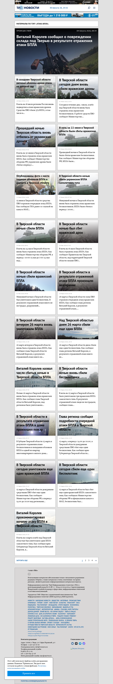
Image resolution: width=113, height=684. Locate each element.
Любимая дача (33, 616)
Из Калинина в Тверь (48, 616)
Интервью (64, 601)
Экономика (74, 605)
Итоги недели (63, 605)
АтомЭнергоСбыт (34, 609)
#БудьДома (52, 605)
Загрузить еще (21, 560)
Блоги (70, 627)
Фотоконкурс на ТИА (64, 625)
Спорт (46, 603)
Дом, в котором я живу (48, 614)
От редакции (33, 629)
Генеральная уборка (56, 620)
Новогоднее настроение (37, 627)
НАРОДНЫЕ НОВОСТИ (43, 601)
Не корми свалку (57, 612)
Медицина (32, 605)
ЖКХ (78, 603)
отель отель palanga (35, 631)
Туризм (39, 603)
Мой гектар (53, 603)
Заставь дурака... (48, 618)
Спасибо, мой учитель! (69, 609)
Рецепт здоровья (34, 618)
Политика (32, 607)
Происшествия (75, 601)
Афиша (56, 609)
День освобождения (64, 618)
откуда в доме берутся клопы (38, 636)
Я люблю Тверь (71, 620)
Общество (55, 601)
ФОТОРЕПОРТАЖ (47, 609)
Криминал (32, 603)
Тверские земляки (44, 607)
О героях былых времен (37, 623)
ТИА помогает (42, 605)
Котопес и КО (33, 614)
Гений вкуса (44, 612)
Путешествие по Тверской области (41, 625)
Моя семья (52, 627)
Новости (31, 601)
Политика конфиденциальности (34, 681)
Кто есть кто (79, 627)
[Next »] (96, 560)
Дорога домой (33, 612)
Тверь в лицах (70, 612)
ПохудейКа (65, 623)
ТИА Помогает (62, 627)
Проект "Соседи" (53, 623)
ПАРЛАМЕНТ (71, 614)
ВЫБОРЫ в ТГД (68, 607)
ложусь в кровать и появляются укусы (41, 634)
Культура (62, 603)
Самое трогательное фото (37, 620)
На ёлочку (62, 614)
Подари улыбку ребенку (66, 616)
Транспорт (71, 603)
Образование (57, 607)
